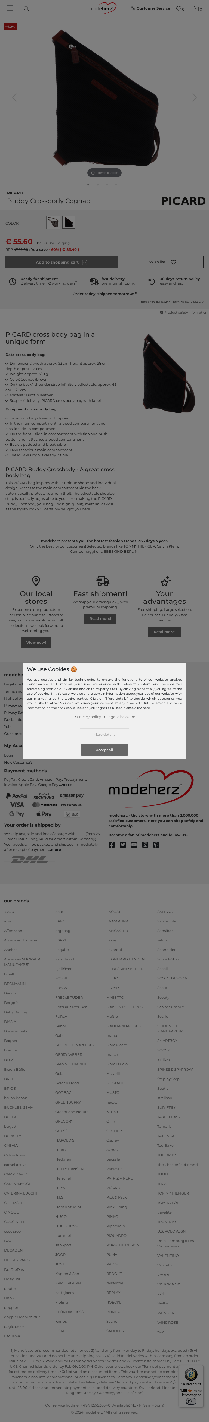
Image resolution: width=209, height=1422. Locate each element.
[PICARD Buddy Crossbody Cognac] (88, 185)
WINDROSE (167, 1322)
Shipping (63, 243)
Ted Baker (166, 1145)
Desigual (12, 1279)
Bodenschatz (15, 1031)
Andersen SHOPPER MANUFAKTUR (22, 962)
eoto (59, 911)
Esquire (62, 949)
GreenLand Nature (72, 1111)
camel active (15, 1164)
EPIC (59, 921)
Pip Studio (115, 1226)
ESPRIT (61, 940)
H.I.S (59, 1197)
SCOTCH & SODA (172, 978)
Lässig (112, 940)
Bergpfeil (12, 1002)
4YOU (9, 911)
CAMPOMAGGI (17, 1183)
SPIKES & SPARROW (175, 1069)
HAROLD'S (64, 1140)
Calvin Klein (14, 1155)
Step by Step (168, 1079)
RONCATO (115, 1311)
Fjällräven (64, 968)
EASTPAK (12, 1336)
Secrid (162, 1016)
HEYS (60, 1188)
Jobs (8, 726)
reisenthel (115, 1283)
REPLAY (113, 1292)
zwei (161, 1331)
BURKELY (12, 1136)
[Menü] (200, 1368)
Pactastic (114, 1169)
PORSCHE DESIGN (123, 1245)
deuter (10, 1288)
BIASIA (10, 1021)
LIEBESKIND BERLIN (125, 968)
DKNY (9, 1298)
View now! (36, 642)
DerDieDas (14, 1269)
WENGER (165, 1312)
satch (162, 940)
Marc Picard (116, 1045)
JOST (59, 1264)
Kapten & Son (67, 1273)
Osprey (112, 1140)
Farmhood (64, 959)
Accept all (104, 749)
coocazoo (12, 1231)
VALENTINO (168, 1255)
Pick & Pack (116, 1197)
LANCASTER (117, 930)
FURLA (61, 1016)
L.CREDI (62, 1331)
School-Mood (169, 959)
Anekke (11, 949)
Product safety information (185, 312)
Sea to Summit (170, 1006)
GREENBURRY (68, 1102)
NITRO (112, 1111)
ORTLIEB (114, 1131)
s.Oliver (163, 1059)
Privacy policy (16, 705)
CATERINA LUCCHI (20, 1193)
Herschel (63, 1178)
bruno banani (16, 1098)
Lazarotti (114, 949)
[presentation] (31, 8)
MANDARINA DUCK (123, 1026)
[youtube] (136, 845)
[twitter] (125, 845)
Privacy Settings (18, 712)
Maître (112, 1016)
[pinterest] (158, 845)
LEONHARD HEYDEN (125, 959)
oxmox (112, 1150)
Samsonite (166, 921)
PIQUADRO (116, 1235)
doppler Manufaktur (22, 1317)
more (67, 784)
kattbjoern (64, 1292)
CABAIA (11, 1145)
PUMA (111, 1254)
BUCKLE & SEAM (18, 1107)
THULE (163, 1174)
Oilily (111, 1121)
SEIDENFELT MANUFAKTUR (170, 1029)
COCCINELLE (16, 1221)
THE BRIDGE (168, 1155)
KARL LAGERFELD (71, 1283)
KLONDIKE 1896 (69, 1311)
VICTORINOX (168, 1284)
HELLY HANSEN (69, 1169)
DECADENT (14, 1250)
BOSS (9, 1059)
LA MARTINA (117, 921)
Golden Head (67, 1083)
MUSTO (112, 1092)
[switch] (191, 1401)
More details (104, 734)
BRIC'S (10, 1088)
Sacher (112, 1321)
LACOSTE (114, 911)
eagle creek (14, 1326)
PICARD (15, 192)
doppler (11, 1307)
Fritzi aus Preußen (71, 1006)
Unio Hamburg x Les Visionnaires (175, 1243)
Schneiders (167, 949)
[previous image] (14, 97)
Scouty (163, 997)
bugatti (10, 1126)
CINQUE (11, 1212)
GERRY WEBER (68, 1054)
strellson (164, 1098)
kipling (61, 1302)
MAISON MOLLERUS (124, 1006)
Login (9, 755)
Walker (163, 1303)
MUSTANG (115, 1083)
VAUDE (163, 1274)
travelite (164, 1212)
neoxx (111, 1102)
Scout (162, 987)
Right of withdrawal (21, 698)
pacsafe (113, 1159)
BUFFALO (12, 1117)
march (112, 1054)
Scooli (162, 968)
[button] (163, 262)
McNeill (113, 1073)
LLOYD (112, 987)
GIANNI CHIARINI (70, 1064)
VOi (160, 1293)
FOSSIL (61, 978)
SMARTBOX (167, 1040)
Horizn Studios (68, 1207)
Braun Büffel (15, 1069)
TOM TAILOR (168, 1202)
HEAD (60, 1150)
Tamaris (164, 1126)
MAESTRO (115, 997)
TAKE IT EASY (168, 1117)
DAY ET (10, 1240)
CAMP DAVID (15, 1174)
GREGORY (64, 1121)
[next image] (194, 97)
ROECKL (113, 1302)
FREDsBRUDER (69, 997)
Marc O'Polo (117, 1064)
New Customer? (18, 762)
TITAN (162, 1183)
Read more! (100, 618)
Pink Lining (116, 1207)
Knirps (61, 1321)
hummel (63, 1235)
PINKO (112, 1216)
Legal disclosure (18, 684)
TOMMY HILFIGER (173, 1193)
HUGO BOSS (66, 1226)
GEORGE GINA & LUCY (75, 1045)
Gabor (60, 1026)
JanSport (63, 1245)
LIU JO (112, 978)
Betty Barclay (16, 1012)
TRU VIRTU (166, 1221)
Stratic (162, 1088)
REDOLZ (114, 1273)
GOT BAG (63, 1092)
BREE (9, 1079)
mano (111, 1035)
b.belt (9, 974)
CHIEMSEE (13, 1202)
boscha (10, 1050)
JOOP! (60, 1254)
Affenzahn (13, 930)
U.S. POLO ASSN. (172, 1231)
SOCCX (163, 1050)
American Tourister (21, 940)
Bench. (10, 993)
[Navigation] (11, 8)
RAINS (112, 1264)
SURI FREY (166, 1107)
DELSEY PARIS (17, 1259)
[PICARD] (183, 201)
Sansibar (165, 930)
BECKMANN (15, 983)
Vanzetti (164, 1265)
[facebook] (114, 845)
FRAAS (61, 987)
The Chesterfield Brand (177, 1164)
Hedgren (63, 1159)
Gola (59, 1073)
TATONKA (165, 1136)
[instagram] (147, 845)
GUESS (61, 1131)
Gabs (59, 1035)
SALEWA (165, 911)
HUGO (61, 1216)
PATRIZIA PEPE (119, 1178)
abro (8, 921)
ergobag (62, 930)
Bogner (10, 1040)
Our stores (13, 733)
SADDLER (115, 1331)
